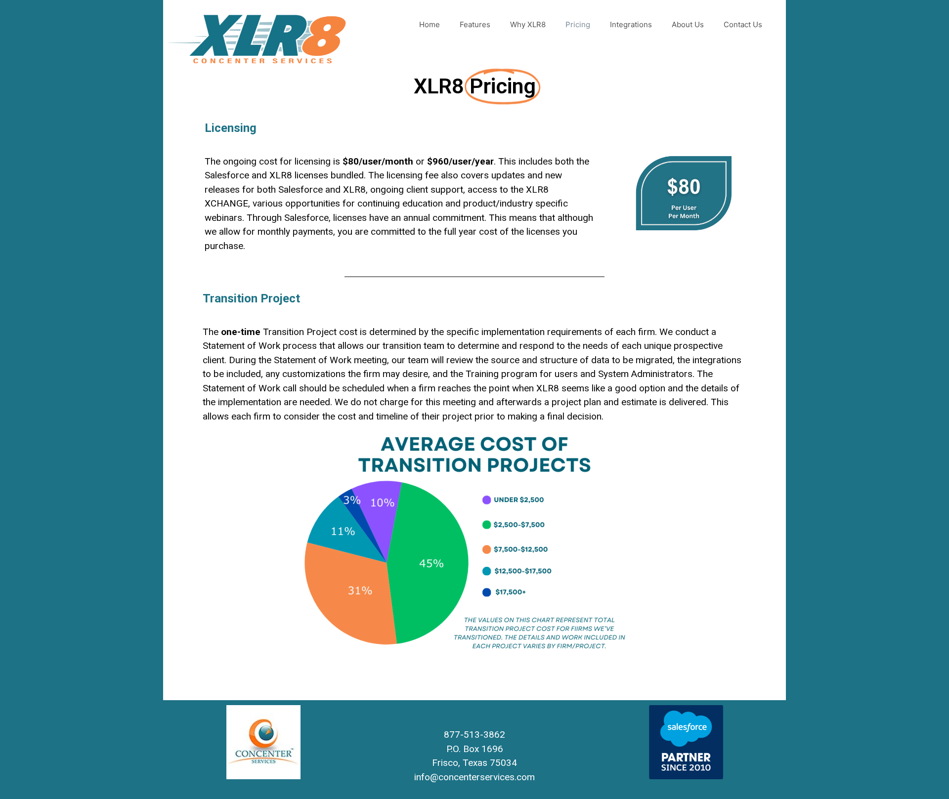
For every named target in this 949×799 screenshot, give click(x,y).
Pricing (577, 24)
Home (429, 24)
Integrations (631, 24)
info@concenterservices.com (474, 777)
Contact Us (743, 24)
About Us (688, 24)
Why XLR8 (528, 24)
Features (475, 24)
